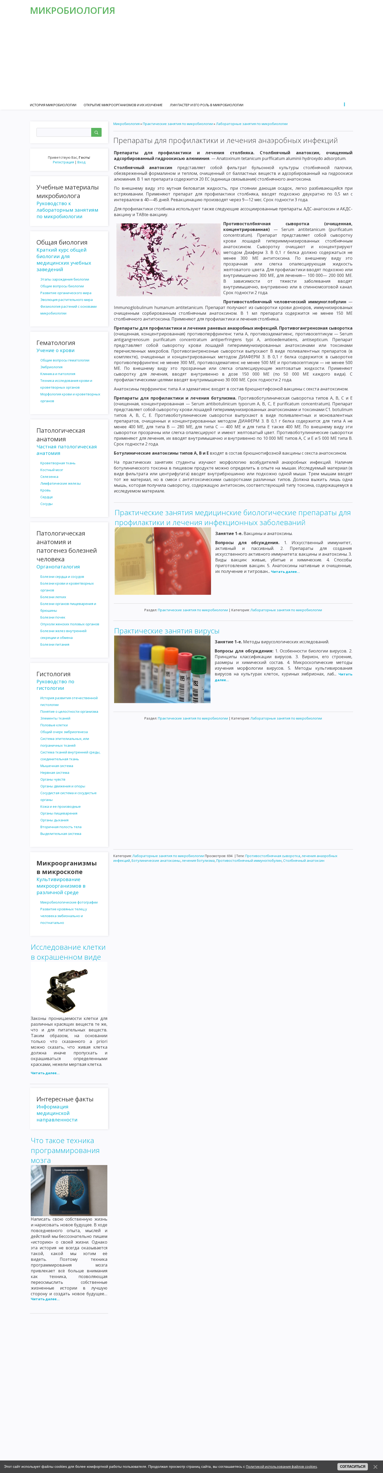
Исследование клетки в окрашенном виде (68, 952)
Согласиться (352, 1467)
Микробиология (72, 10)
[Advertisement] (191, 60)
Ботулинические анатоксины (156, 860)
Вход (81, 162)
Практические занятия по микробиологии (178, 123)
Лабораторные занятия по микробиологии (252, 123)
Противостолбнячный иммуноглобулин (249, 860)
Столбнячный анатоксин (303, 860)
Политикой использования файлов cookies (281, 1466)
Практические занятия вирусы (167, 630)
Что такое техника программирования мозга (65, 1150)
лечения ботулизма (198, 860)
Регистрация (63, 162)
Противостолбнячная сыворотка (272, 855)
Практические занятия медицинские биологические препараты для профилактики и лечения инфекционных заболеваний (233, 517)
